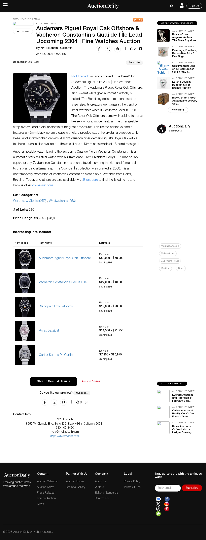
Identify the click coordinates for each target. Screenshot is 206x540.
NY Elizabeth (80, 76)
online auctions (42, 185)
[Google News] (158, 499)
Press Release (45, 493)
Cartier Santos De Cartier (56, 355)
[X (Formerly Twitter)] (158, 504)
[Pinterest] (166, 508)
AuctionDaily (179, 126)
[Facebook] (167, 499)
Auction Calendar (47, 481)
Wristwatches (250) (62, 201)
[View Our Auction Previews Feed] (138, 20)
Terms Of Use (132, 487)
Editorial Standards (106, 493)
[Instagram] (166, 504)
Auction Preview (26, 19)
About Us (100, 481)
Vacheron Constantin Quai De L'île (63, 282)
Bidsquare (90, 180)
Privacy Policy (132, 481)
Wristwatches (167, 254)
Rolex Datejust (49, 331)
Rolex (180, 268)
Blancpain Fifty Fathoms (56, 306)
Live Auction (46, 24)
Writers (99, 487)
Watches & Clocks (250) (29, 201)
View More (178, 110)
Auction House (75, 481)
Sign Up (194, 6)
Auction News (45, 487)
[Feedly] (158, 513)
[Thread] (158, 508)
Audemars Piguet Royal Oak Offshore (65, 258)
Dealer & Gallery (75, 487)
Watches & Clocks (170, 246)
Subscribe (134, 63)
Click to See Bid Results (53, 381)
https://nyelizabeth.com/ (65, 436)
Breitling (165, 268)
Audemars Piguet (170, 261)
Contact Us (101, 498)
